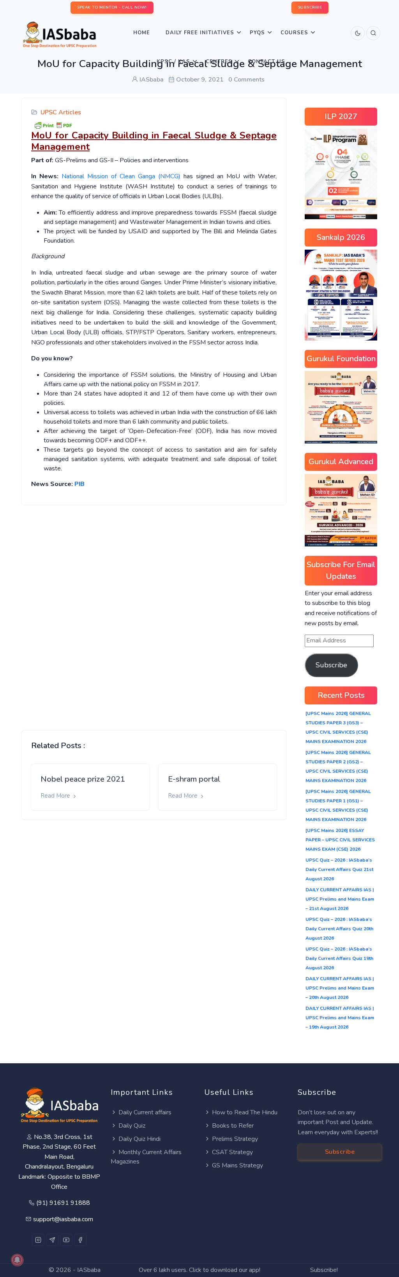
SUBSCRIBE (310, 7)
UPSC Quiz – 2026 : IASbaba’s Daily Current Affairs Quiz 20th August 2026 (339, 928)
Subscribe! (324, 1270)
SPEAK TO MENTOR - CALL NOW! (112, 7)
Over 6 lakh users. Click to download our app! (199, 1270)
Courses (294, 32)
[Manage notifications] (17, 1260)
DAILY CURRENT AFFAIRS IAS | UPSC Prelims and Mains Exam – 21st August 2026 (339, 899)
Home (141, 32)
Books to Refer (233, 1125)
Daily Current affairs (144, 1112)
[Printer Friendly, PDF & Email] (53, 125)
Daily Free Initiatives (200, 32)
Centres (219, 61)
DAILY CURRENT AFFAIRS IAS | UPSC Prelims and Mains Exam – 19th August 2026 (339, 1017)
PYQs (257, 32)
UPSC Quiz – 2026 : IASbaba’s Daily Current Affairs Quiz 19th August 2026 (339, 958)
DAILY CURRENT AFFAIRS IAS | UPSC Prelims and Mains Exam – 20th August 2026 (339, 987)
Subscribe (331, 665)
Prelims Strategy (235, 1139)
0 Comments (246, 79)
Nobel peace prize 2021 (83, 779)
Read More (56, 796)
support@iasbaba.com (63, 1219)
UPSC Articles (61, 112)
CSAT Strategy (232, 1152)
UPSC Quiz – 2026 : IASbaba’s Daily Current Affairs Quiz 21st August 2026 (339, 869)
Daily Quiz (131, 1125)
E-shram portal (194, 779)
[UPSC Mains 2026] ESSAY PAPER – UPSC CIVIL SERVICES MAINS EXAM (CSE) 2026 (340, 839)
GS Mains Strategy (237, 1165)
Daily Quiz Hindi (139, 1139)
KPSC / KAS (173, 61)
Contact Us (266, 61)
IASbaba (89, 1270)
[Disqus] (154, 611)
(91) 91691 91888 (63, 1203)
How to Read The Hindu (244, 1112)
